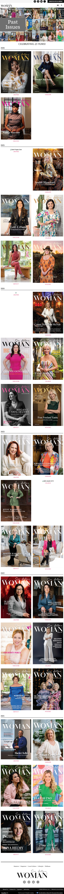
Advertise (26, 889)
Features (16, 866)
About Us (5, 889)
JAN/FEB (16, 94)
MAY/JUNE (16, 237)
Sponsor (19, 889)
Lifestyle (40, 866)
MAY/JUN (16, 141)
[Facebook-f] (38, 1)
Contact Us (13, 889)
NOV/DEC (48, 284)
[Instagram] (35, 1)
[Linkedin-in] (41, 1)
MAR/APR (48, 94)
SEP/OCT (16, 284)
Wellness (47, 866)
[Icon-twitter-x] (44, 1)
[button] (57, 5)
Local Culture (32, 866)
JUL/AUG (48, 238)
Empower (23, 866)
